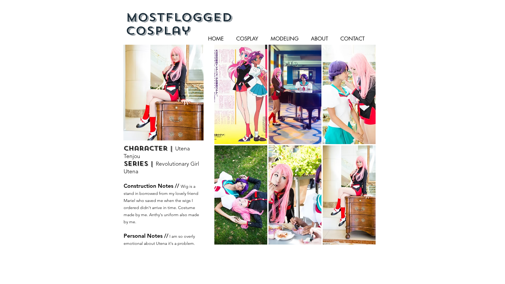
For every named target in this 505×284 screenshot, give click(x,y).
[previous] (225, 149)
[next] (364, 149)
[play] (364, 240)
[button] (240, 94)
